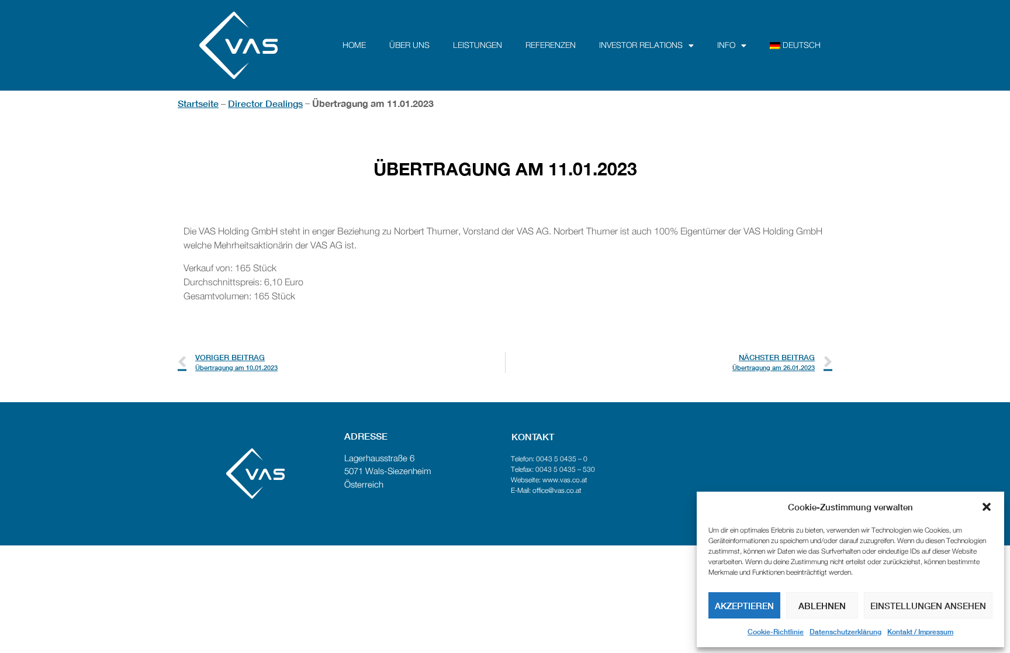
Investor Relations (641, 46)
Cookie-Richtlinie (776, 631)
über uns (409, 46)
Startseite (198, 103)
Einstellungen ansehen (928, 605)
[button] (986, 507)
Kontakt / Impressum (920, 631)
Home (354, 46)
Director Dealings (265, 103)
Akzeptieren (744, 605)
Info (726, 46)
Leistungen (477, 46)
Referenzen (550, 46)
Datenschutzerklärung (845, 631)
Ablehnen (822, 605)
